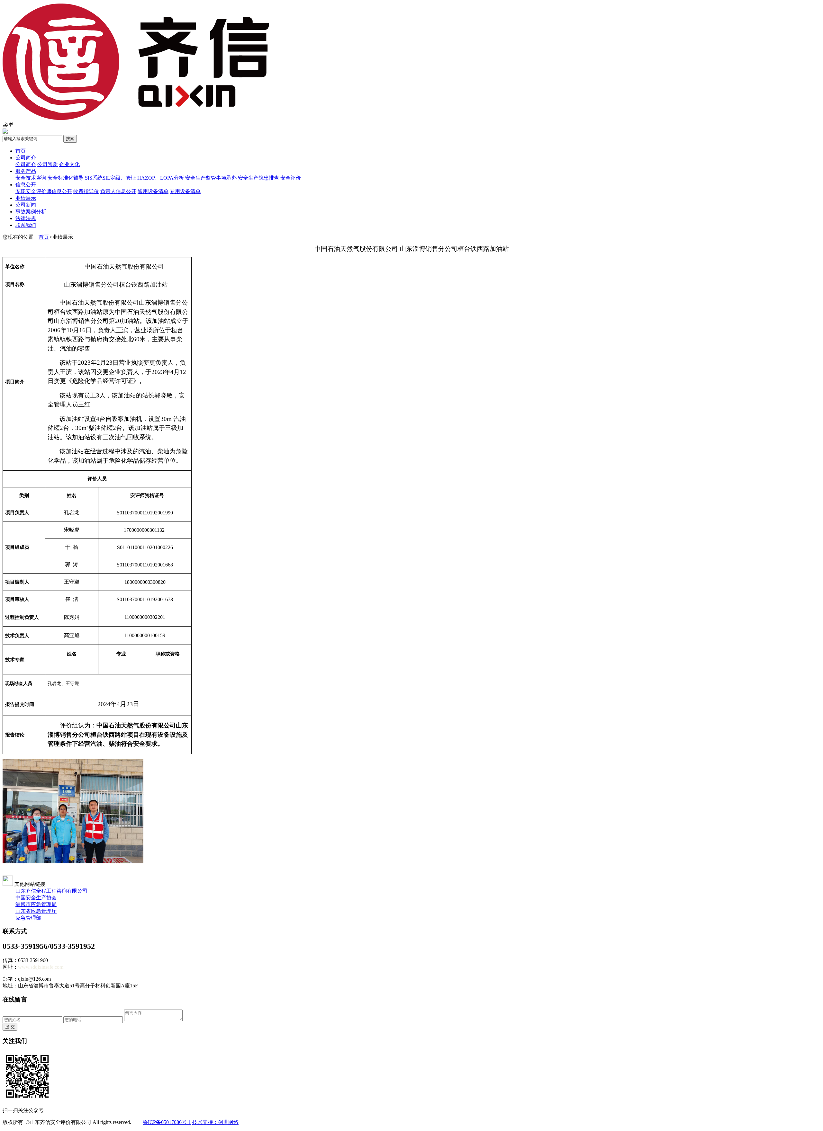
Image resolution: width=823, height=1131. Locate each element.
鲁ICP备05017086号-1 (167, 1122)
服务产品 (25, 171)
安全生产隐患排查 (258, 178)
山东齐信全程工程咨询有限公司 (51, 891)
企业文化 (69, 164)
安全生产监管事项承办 (211, 178)
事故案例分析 (30, 211)
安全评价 (290, 178)
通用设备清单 (153, 191)
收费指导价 (86, 191)
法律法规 (25, 218)
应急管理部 (28, 918)
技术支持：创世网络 (215, 1122)
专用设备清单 (185, 191)
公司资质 (47, 164)
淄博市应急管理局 (36, 904)
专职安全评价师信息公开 (43, 191)
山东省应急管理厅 (36, 911)
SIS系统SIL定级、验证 (110, 178)
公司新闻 (25, 205)
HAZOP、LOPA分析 (160, 178)
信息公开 (25, 184)
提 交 (10, 1026)
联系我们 (25, 225)
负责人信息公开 (118, 191)
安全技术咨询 (30, 178)
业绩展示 (25, 198)
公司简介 (25, 157)
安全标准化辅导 (66, 178)
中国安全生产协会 (36, 897)
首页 (20, 151)
